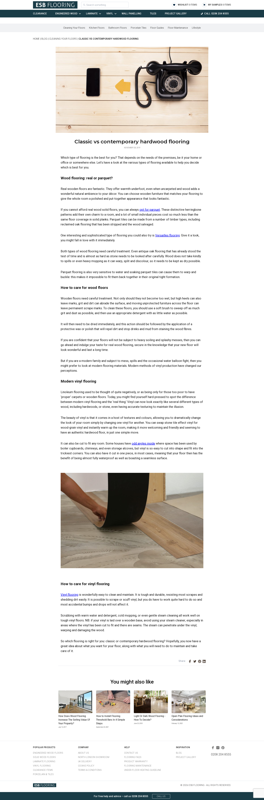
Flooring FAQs (132, 757)
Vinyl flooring (69, 594)
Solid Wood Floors (44, 757)
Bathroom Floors (117, 27)
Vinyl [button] (109, 13)
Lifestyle (196, 27)
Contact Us (131, 753)
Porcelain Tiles (138, 27)
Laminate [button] (92, 13)
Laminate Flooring (44, 761)
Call (216, 13)
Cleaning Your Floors (74, 27)
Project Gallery (176, 13)
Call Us (161, 796)
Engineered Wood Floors (48, 753)
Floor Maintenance (178, 27)
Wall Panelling (131, 13)
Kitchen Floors (97, 27)
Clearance (40, 13)
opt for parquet (149, 209)
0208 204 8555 (221, 754)
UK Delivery (85, 761)
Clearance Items (43, 770)
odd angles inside (143, 443)
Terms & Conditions (90, 770)
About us (83, 753)
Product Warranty (136, 761)
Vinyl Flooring (42, 765)
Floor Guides (157, 27)
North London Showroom (93, 757)
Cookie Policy (86, 765)
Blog (179, 753)
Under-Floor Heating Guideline (142, 770)
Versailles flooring (167, 235)
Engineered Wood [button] (66, 13)
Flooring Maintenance (138, 765)
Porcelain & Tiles (43, 774)
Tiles (153, 13)
